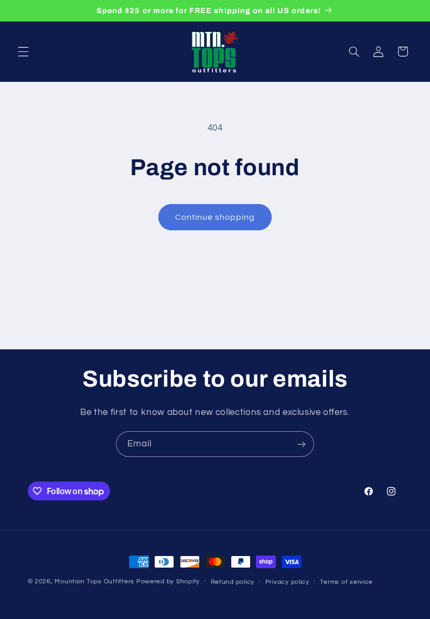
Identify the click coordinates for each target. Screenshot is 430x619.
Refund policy (233, 582)
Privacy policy (287, 582)
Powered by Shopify (168, 581)
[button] (23, 51)
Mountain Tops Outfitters (94, 581)
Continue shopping (215, 217)
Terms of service (346, 582)
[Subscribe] (301, 444)
